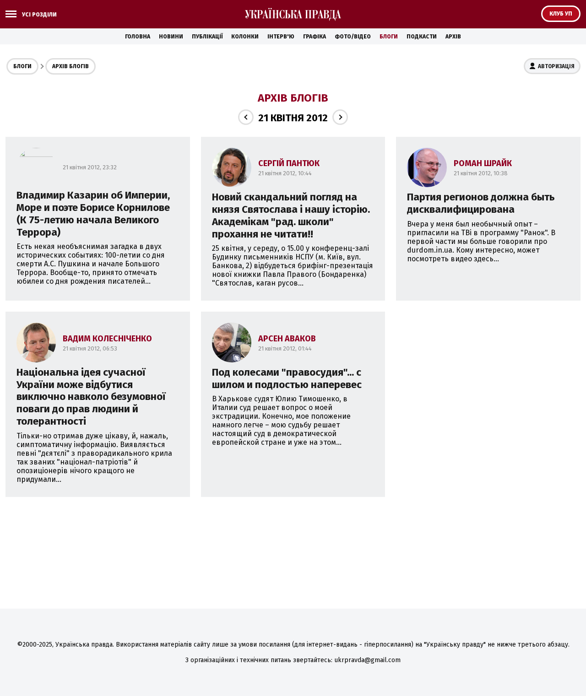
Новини (171, 36)
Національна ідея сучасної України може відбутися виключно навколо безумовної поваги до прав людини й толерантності (91, 397)
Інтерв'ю (280, 36)
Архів (453, 36)
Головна (137, 36)
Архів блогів (70, 66)
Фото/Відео (353, 36)
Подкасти (422, 36)
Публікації (207, 36)
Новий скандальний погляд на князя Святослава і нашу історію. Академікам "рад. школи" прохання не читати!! (291, 215)
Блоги (389, 36)
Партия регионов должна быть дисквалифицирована (481, 203)
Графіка (314, 36)
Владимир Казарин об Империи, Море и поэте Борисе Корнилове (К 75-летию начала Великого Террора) (93, 213)
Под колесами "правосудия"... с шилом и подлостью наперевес (287, 378)
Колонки (245, 36)
